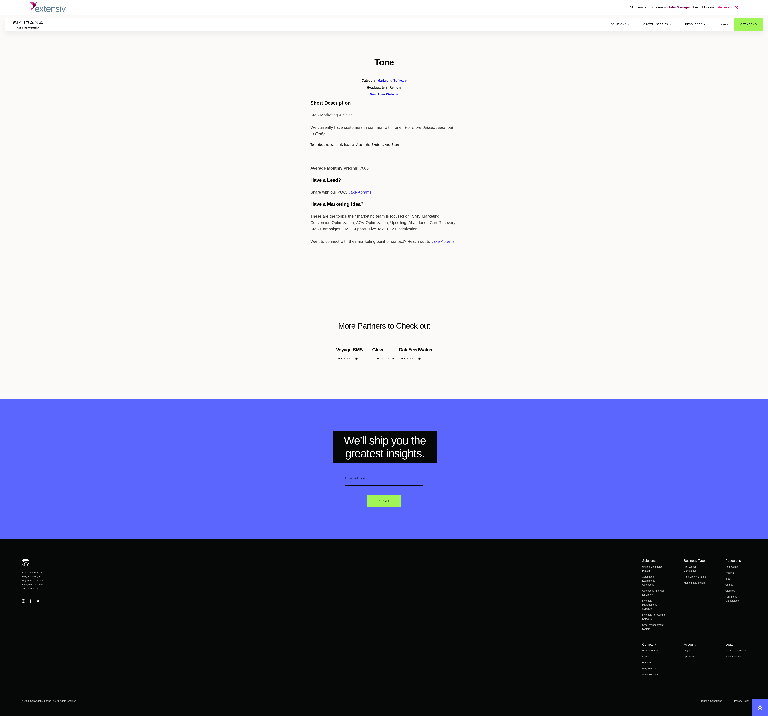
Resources (693, 24)
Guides (729, 584)
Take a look (344, 358)
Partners (646, 662)
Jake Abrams (360, 192)
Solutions (618, 24)
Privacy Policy (733, 656)
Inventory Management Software (649, 604)
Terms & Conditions (736, 650)
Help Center (732, 566)
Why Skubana (649, 668)
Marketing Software (392, 80)
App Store (689, 656)
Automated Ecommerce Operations (648, 580)
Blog (727, 578)
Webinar (730, 572)
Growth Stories (655, 24)
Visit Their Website (384, 94)
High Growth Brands (695, 576)
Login (724, 24)
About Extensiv (650, 674)
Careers (646, 656)
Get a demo (748, 24)
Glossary (730, 590)
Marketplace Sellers (694, 582)
